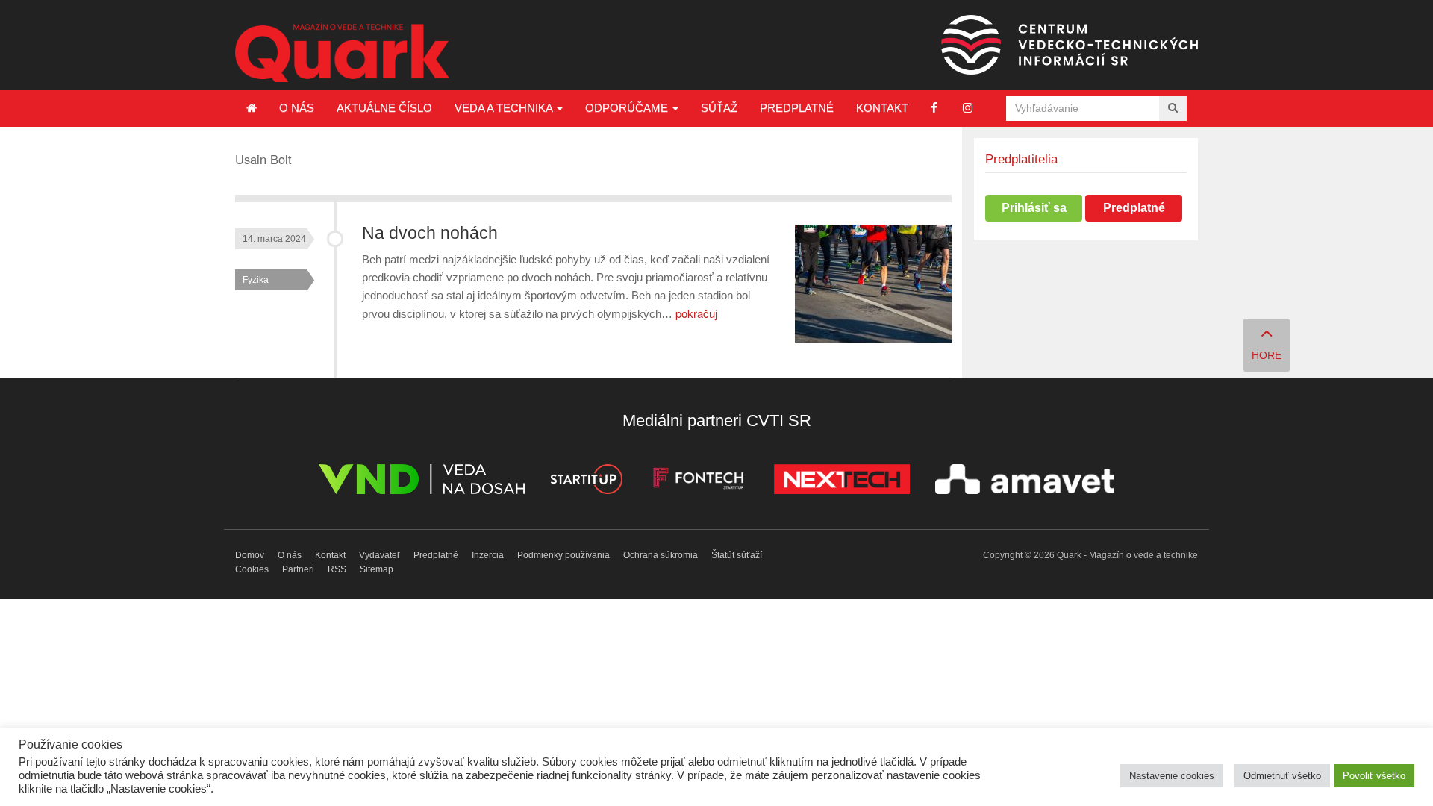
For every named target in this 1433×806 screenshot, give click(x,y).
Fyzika (256, 280)
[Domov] (251, 108)
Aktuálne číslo (384, 107)
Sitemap (376, 569)
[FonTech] (698, 481)
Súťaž (719, 107)
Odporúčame (628, 107)
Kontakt (882, 107)
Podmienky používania (563, 555)
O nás (296, 107)
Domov (249, 555)
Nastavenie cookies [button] (1171, 775)
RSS (337, 569)
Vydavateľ (379, 555)
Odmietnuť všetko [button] (1282, 775)
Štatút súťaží (736, 555)
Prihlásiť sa (1034, 208)
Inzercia (488, 555)
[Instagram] (968, 107)
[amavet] (1024, 481)
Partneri (298, 569)
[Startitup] (586, 481)
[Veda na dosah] (422, 481)
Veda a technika (505, 107)
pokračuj (696, 313)
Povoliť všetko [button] (1374, 775)
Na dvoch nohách (430, 233)
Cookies (252, 569)
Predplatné (797, 107)
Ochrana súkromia (660, 555)
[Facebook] (934, 107)
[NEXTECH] (842, 481)
